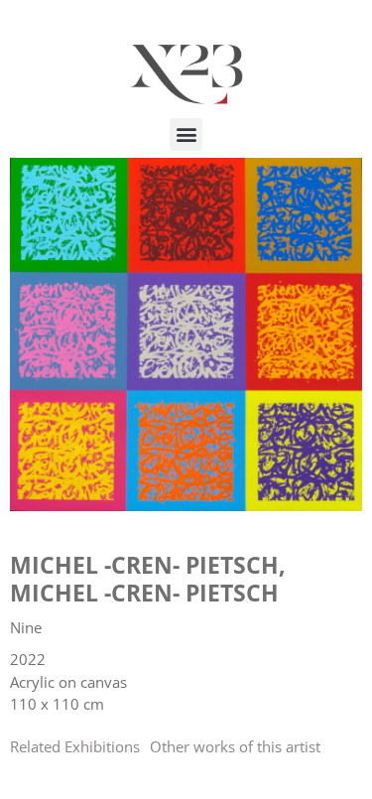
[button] (186, 134)
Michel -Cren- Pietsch (144, 565)
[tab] (75, 746)
